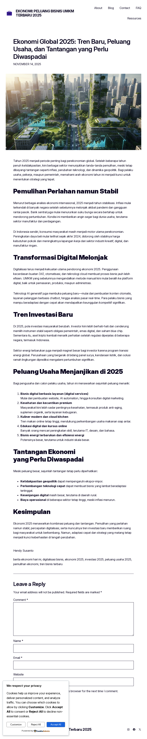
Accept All (56, 724)
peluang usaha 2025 (118, 559)
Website (18, 674)
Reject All (36, 724)
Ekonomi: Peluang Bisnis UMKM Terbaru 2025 (45, 13)
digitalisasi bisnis (53, 559)
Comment (20, 600)
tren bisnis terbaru (51, 564)
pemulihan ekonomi (25, 564)
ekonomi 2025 (74, 559)
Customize (16, 724)
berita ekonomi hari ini (27, 559)
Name (18, 641)
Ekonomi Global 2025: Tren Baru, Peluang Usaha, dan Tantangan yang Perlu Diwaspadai (72, 49)
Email (17, 658)
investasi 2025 (94, 559)
